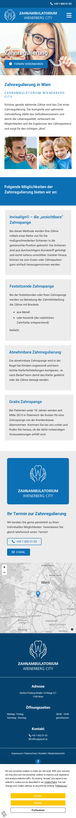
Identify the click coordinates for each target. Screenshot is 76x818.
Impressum (17, 753)
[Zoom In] (4, 567)
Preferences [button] (61, 786)
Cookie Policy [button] (50, 782)
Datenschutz (30, 753)
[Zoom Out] (4, 572)
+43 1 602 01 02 (39, 735)
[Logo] (30, 15)
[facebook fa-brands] (38, 761)
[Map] (38, 598)
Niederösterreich (56, 753)
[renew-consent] (4, 814)
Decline (38, 803)
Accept (38, 796)
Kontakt (42, 753)
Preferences (38, 810)
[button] (67, 15)
